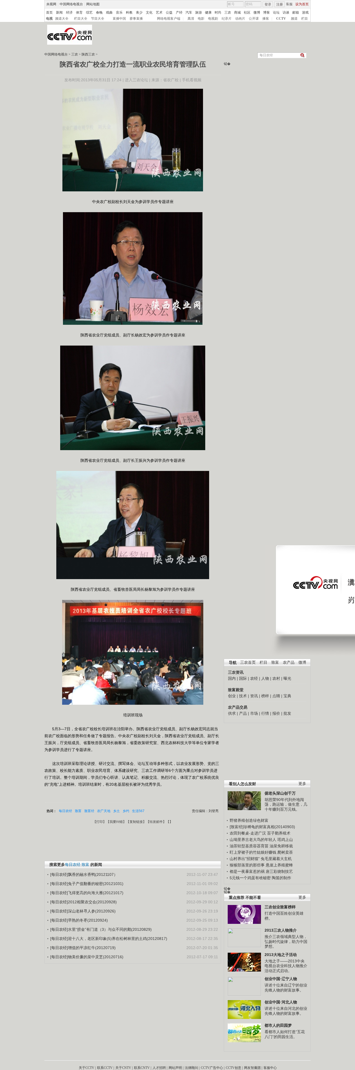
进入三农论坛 (136, 80)
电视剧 (213, 19)
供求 (232, 713)
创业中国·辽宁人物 (281, 979)
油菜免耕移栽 (281, 846)
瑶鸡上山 (285, 839)
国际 (243, 678)
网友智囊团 (252, 1068)
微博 (256, 12)
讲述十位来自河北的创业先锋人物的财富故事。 (286, 1011)
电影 (201, 19)
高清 (190, 19)
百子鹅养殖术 (278, 833)
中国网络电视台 (71, 4)
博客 (266, 12)
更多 (302, 784)
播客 (265, 19)
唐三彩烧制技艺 (279, 871)
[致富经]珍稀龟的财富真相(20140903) (262, 827)
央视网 (51, 4)
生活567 (138, 811)
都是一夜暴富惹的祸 (247, 871)
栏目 (304, 19)
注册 (279, 4)
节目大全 (97, 19)
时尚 (218, 12)
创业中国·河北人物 (281, 1002)
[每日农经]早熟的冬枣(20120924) (79, 920)
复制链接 (136, 822)
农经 (254, 678)
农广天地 (103, 811)
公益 (169, 12)
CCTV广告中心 (212, 1068)
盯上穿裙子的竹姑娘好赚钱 (253, 852)
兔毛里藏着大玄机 (276, 858)
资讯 (254, 696)
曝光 (287, 678)
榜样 (265, 696)
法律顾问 (191, 1068)
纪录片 (227, 19)
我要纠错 (116, 822)
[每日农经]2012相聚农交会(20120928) (83, 902)
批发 (287, 713)
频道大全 (62, 19)
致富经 (89, 811)
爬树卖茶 (285, 852)
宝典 (287, 696)
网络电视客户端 (168, 19)
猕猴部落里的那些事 (247, 865)
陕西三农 (88, 54)
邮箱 (295, 12)
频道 (294, 19)
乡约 (126, 811)
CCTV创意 (233, 1068)
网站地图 (93, 4)
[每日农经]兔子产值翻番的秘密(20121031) (86, 883)
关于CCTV (86, 1068)
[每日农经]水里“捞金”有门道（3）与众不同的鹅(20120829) (101, 929)
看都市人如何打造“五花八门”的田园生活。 (285, 1034)
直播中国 (119, 19)
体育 (79, 12)
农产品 (289, 662)
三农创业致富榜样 (280, 907)
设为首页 (302, 4)
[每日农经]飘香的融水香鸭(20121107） (84, 874)
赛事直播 (136, 19)
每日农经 (65, 811)
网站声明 (175, 1068)
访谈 (286, 12)
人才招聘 (159, 1068)
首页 (49, 12)
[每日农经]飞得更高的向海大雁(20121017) (86, 893)
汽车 (189, 12)
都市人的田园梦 (278, 1025)
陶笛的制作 (281, 878)
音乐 (119, 12)
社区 (247, 12)
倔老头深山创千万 (280, 793)
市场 (254, 713)
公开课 (254, 19)
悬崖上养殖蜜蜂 (279, 865)
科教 (129, 12)
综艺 (89, 12)
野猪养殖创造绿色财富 (249, 820)
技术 (243, 696)
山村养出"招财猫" (245, 858)
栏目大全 (80, 19)
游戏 (305, 12)
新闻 (59, 12)
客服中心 (270, 1068)
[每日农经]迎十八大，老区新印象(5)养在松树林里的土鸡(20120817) (108, 938)
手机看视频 (191, 80)
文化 (149, 12)
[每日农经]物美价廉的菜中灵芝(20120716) (86, 957)
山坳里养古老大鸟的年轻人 (253, 839)
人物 (265, 678)
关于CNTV (123, 1068)
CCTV (281, 19)
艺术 (159, 12)
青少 (139, 12)
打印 (99, 822)
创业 (232, 696)
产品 (243, 713)
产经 (179, 12)
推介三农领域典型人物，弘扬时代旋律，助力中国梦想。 (286, 941)
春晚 (99, 12)
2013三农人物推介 (281, 930)
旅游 (198, 12)
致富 (275, 662)
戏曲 (109, 12)
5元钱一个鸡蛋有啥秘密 (250, 878)
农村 (276, 678)
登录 (268, 4)
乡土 (116, 811)
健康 (208, 12)
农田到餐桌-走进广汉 (248, 833)
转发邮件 (156, 822)
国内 (232, 678)
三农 (227, 12)
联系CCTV (105, 1068)
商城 (237, 12)
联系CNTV (142, 1068)
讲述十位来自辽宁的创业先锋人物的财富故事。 (286, 987)
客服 (289, 4)
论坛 (276, 12)
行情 (265, 713)
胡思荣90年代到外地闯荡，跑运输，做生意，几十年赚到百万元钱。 (286, 804)
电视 (49, 19)
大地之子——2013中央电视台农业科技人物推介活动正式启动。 (286, 966)
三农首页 (248, 662)
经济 (69, 12)
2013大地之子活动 (281, 954)
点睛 (276, 696)
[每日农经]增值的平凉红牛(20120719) (83, 947)
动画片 (240, 19)
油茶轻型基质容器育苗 (249, 846)
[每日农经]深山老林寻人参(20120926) (83, 911)
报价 (276, 713)
